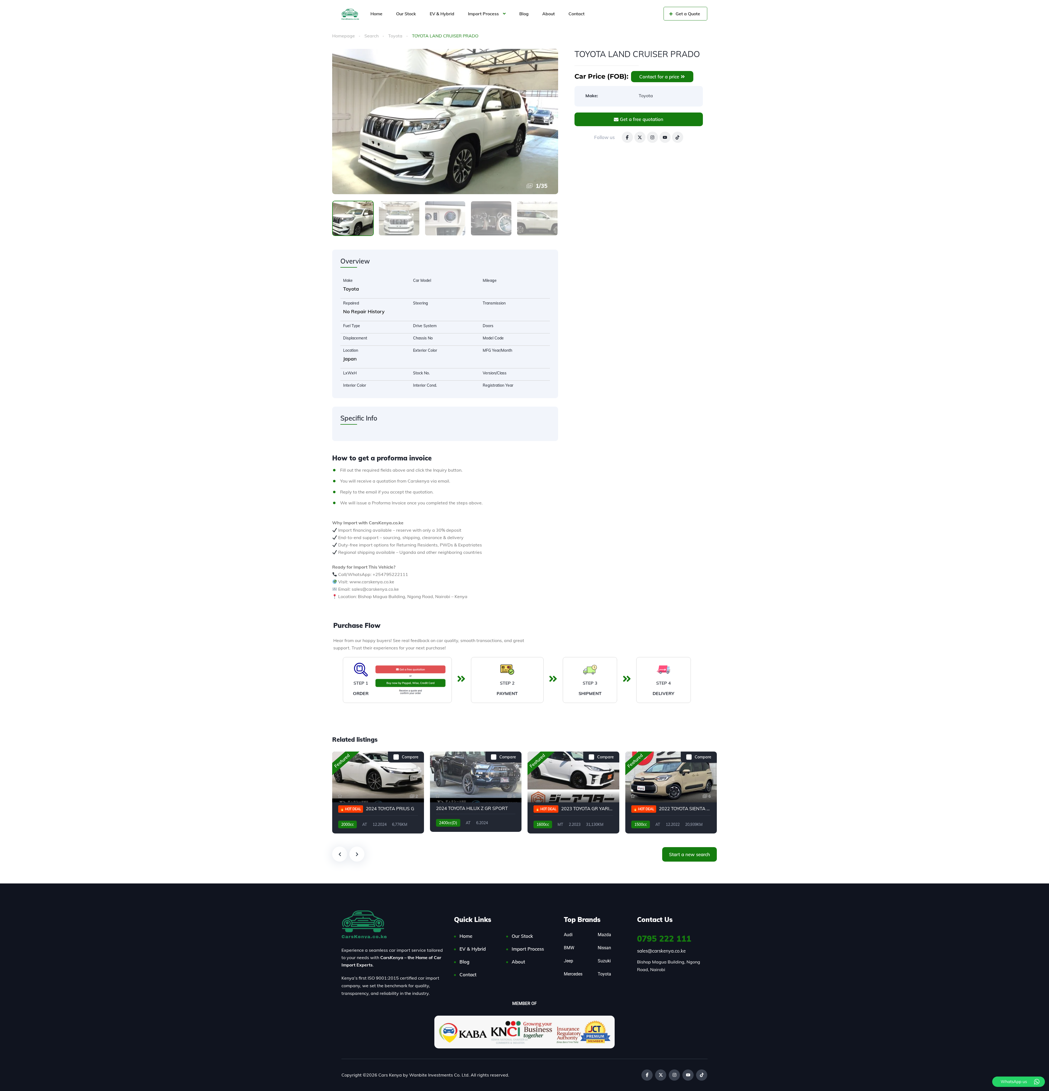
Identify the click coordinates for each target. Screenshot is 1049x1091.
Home (376, 13)
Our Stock (406, 13)
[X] (640, 137)
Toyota (395, 36)
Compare (410, 757)
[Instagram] (652, 137)
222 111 (664, 938)
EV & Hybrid (442, 13)
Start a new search (689, 854)
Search (371, 36)
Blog (524, 13)
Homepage (343, 36)
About (548, 13)
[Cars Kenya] (350, 13)
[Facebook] (627, 137)
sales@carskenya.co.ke (661, 951)
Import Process (483, 13)
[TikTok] (677, 137)
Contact (576, 13)
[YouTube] (665, 137)
